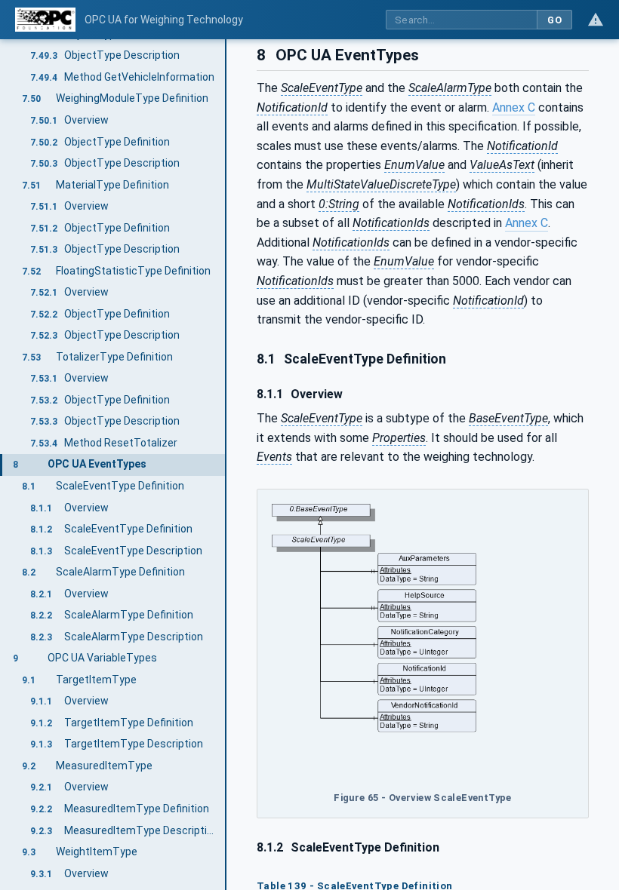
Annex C (513, 107)
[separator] (226, 464)
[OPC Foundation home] (45, 20)
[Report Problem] (595, 19)
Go (554, 20)
